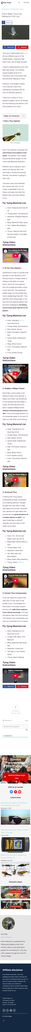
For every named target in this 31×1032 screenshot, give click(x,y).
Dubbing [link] (21, 562)
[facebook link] (7, 1010)
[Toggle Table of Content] (22, 115)
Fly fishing (11, 9)
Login (26, 720)
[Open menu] (4, 1021)
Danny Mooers (6, 937)
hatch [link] (26, 53)
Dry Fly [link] (21, 320)
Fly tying (20, 9)
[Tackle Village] (6, 2)
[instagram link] (4, 1010)
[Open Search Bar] (19, 2)
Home (4, 9)
